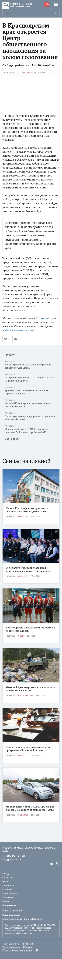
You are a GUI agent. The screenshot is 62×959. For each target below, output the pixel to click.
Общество (23, 516)
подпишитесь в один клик (17, 330)
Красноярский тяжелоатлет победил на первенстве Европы (26, 392)
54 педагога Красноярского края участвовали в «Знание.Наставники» (30, 379)
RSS (57, 863)
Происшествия (25, 695)
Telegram (41, 318)
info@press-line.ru (11, 859)
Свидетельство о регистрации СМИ (21, 925)
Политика (25, 72)
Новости (9, 72)
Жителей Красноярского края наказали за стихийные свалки (28, 404)
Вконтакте (51, 863)
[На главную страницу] (18, 4)
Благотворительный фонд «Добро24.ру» (23, 918)
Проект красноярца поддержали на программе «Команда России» (30, 417)
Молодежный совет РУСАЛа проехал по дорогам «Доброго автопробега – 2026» (27, 430)
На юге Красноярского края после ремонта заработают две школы (28, 366)
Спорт (21, 636)
